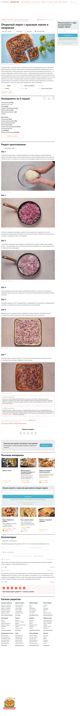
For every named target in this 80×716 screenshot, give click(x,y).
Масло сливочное (7, 110)
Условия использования (28, 503)
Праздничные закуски (20, 625)
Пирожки (31, 626)
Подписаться (28, 496)
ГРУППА (4, 468)
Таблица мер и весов (12, 136)
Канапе (17, 623)
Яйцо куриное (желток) (9, 112)
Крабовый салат (19, 613)
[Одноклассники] (12, 588)
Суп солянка (32, 611)
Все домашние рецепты (7, 615)
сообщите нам (31, 420)
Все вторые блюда (47, 615)
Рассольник (32, 608)
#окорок (24, 423)
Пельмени (45, 608)
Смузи (44, 643)
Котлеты (45, 605)
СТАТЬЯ (22, 468)
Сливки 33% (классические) (10, 126)
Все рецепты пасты (47, 630)
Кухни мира (4, 645)
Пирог (10, 92)
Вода (4, 106)
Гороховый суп (32, 609)
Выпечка (4, 92)
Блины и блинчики (5, 623)
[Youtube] (20, 588)
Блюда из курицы (5, 625)
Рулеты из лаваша (19, 622)
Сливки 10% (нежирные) (9, 108)
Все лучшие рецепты (6, 630)
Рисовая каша (18, 638)
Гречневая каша (19, 635)
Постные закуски (33, 637)
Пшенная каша (18, 641)
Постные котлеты (33, 643)
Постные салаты (33, 635)
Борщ (30, 606)
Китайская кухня (5, 640)
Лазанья (45, 625)
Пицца (2, 620)
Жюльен (17, 620)
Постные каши (32, 641)
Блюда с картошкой (6, 606)
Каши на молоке (19, 643)
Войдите (27, 544)
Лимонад (45, 640)
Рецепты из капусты (6, 605)
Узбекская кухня (5, 641)
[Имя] (14, 547)
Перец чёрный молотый (10, 132)
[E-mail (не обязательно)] (42, 547)
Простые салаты (19, 605)
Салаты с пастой (47, 626)
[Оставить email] (28, 492)
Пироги (31, 628)
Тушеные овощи (47, 613)
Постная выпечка (33, 640)
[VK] (8, 588)
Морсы (45, 637)
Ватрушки (31, 620)
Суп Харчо (31, 613)
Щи (30, 605)
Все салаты (18, 615)
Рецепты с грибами (5, 608)
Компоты (45, 641)
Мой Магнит (42, 19)
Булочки (31, 622)
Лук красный (6, 119)
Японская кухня (5, 643)
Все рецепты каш (19, 645)
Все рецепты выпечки (34, 630)
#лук (2, 423)
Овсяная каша (18, 637)
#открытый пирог (17, 423)
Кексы (30, 623)
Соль (3, 113)
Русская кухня (4, 635)
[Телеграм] (4, 588)
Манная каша (18, 640)
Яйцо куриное (6, 124)
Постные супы (32, 638)
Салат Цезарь (18, 608)
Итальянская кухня (6, 638)
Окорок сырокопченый (9, 121)
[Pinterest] (16, 588)
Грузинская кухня (5, 637)
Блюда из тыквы (5, 613)
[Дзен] (24, 588)
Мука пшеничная (7, 102)
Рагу (44, 611)
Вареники (45, 609)
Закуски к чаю (18, 628)
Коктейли (45, 635)
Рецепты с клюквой (6, 611)
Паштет (17, 626)
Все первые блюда (33, 615)
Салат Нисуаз (18, 609)
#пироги (11, 423)
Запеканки (3, 626)
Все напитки (46, 645)
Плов (44, 606)
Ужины (3, 628)
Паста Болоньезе (47, 622)
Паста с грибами (47, 623)
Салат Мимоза (18, 611)
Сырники (3, 622)
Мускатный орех (6, 128)
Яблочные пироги (5, 609)
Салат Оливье (18, 606)
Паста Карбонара (47, 620)
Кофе (44, 638)
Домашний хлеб (33, 625)
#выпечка (6, 423)
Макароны (46, 628)
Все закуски (18, 630)
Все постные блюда (34, 645)
